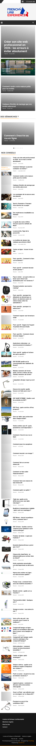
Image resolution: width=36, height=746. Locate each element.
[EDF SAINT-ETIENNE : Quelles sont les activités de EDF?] (6, 402)
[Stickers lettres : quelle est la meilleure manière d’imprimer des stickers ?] (6, 668)
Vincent (15, 163)
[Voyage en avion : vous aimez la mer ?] (6, 613)
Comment (16, 167)
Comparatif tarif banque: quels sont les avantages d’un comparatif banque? (23, 639)
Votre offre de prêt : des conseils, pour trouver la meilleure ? (21, 620)
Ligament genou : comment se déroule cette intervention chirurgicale (22, 685)
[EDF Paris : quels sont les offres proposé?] (6, 411)
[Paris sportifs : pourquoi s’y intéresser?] (6, 309)
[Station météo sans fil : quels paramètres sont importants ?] (6, 429)
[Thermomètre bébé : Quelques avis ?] (6, 604)
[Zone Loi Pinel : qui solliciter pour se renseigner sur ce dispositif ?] (6, 696)
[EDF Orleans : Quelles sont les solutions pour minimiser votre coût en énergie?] (6, 529)
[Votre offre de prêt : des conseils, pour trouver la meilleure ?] (6, 621)
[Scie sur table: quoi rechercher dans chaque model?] (6, 419)
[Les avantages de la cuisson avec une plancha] (6, 197)
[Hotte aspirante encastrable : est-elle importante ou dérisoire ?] (6, 567)
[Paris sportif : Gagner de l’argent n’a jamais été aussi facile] (6, 327)
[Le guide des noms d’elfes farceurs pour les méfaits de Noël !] (6, 224)
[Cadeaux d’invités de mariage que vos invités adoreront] (6, 189)
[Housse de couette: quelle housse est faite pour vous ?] (6, 393)
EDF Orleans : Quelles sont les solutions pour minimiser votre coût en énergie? (23, 528)
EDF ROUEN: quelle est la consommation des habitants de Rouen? (23, 363)
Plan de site (6, 724)
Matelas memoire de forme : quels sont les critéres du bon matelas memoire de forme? (22, 372)
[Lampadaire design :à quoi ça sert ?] (6, 384)
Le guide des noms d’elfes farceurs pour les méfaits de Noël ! (22, 223)
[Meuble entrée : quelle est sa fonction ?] (6, 592)
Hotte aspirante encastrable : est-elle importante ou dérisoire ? (23, 565)
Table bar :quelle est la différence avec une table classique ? (21, 501)
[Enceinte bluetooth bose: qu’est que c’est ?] (6, 549)
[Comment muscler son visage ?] (6, 457)
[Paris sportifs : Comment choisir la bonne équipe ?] (6, 336)
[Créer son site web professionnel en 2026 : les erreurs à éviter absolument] (6, 161)
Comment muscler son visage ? (23, 453)
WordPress (21, 742)
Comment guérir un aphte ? (22, 490)
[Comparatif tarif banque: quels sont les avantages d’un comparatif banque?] (6, 639)
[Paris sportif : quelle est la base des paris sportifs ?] (6, 354)
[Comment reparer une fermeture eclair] (6, 319)
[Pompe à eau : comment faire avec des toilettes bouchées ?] (6, 585)
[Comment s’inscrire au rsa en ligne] (6, 439)
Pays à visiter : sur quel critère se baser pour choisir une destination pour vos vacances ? (24, 278)
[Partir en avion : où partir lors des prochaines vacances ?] (6, 677)
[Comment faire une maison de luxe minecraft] (6, 485)
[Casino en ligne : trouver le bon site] (6, 251)
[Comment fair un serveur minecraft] (6, 466)
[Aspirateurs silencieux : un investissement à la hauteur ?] (6, 347)
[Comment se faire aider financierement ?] (6, 475)
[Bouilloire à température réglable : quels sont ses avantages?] (6, 512)
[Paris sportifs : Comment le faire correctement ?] (6, 260)
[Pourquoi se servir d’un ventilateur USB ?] (6, 705)
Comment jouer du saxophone (22, 444)
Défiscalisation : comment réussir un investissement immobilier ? (21, 648)
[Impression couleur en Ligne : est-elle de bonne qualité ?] (6, 576)
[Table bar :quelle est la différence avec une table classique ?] (6, 503)
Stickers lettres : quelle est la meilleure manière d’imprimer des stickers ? (22, 666)
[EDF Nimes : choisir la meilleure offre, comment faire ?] (6, 521)
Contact (5, 727)
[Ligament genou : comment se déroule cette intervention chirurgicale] (6, 687)
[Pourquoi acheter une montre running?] (6, 290)
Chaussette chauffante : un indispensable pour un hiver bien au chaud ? (23, 556)
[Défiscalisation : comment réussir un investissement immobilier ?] (6, 648)
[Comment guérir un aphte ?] (6, 494)
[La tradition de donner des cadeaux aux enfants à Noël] (6, 243)
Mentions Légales (8, 722)
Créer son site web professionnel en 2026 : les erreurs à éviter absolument (24, 159)
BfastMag (31, 741)
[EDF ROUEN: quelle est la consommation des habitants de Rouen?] (6, 364)
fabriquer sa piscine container (5, 168)
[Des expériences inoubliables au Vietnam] (6, 215)
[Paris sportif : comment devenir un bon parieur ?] (6, 269)
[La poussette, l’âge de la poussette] (6, 234)
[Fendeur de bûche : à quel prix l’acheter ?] (6, 539)
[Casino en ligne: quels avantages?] (6, 659)
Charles (14, 170)
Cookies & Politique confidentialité (13, 719)
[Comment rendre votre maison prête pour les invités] (6, 180)
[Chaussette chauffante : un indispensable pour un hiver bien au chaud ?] (6, 558)
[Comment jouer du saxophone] (6, 448)
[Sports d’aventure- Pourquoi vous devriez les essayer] (6, 206)
